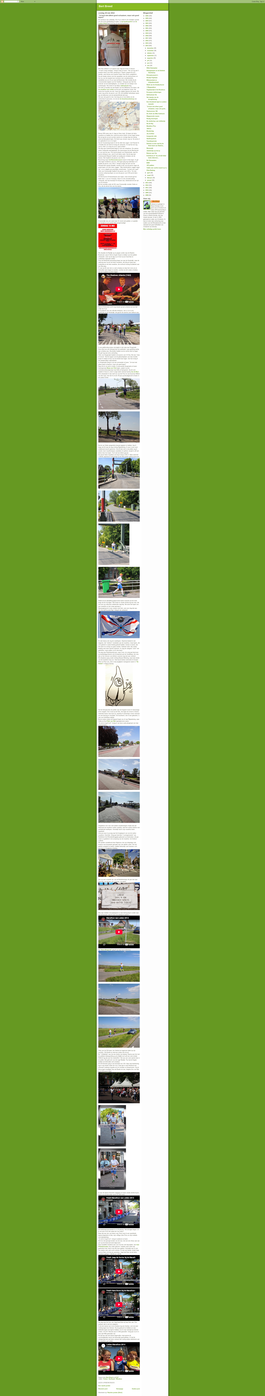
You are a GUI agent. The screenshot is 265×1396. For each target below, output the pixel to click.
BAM (148, 163)
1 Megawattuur (151, 87)
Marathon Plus (151, 126)
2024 (147, 21)
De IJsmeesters (151, 160)
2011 (147, 187)
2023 (147, 23)
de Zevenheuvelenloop (127, 99)
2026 (147, 16)
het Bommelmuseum (115, 160)
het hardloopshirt (126, 21)
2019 (147, 33)
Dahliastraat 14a (152, 95)
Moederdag (150, 131)
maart (149, 175)
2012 (147, 185)
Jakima (149, 128)
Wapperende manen (153, 116)
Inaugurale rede (152, 136)
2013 (147, 182)
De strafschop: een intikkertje (156, 121)
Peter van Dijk (111, 721)
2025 (147, 18)
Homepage (119, 1389)
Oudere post (136, 1389)
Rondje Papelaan (152, 77)
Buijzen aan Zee (152, 153)
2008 (147, 195)
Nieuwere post (102, 1389)
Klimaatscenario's (152, 75)
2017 (147, 38)
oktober (149, 53)
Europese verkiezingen (154, 92)
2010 (147, 190)
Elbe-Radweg (151, 170)
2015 (147, 43)
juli (148, 60)
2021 (147, 28)
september (150, 55)
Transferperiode (152, 141)
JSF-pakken (150, 165)
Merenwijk (150, 148)
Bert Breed (105, 6)
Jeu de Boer (135, 372)
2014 (147, 45)
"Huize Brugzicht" (106, 950)
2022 (147, 26)
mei (148, 65)
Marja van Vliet (111, 368)
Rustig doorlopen (152, 118)
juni (148, 63)
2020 (147, 30)
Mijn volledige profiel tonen (152, 229)
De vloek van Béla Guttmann (156, 113)
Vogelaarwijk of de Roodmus (156, 90)
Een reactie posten (104, 1385)
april (148, 173)
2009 (147, 192)
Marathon (119, 1379)
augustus (150, 58)
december (150, 48)
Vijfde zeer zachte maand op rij (157, 168)
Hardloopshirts (151, 138)
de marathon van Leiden (106, 89)
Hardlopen (112, 1379)
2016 (147, 40)
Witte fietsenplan (152, 68)
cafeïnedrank (124, 85)
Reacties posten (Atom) (114, 1392)
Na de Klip (150, 123)
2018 (147, 35)
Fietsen (105, 1379)
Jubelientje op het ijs (153, 150)
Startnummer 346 (152, 111)
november (150, 50)
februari (149, 178)
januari (149, 180)
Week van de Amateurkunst (155, 85)
